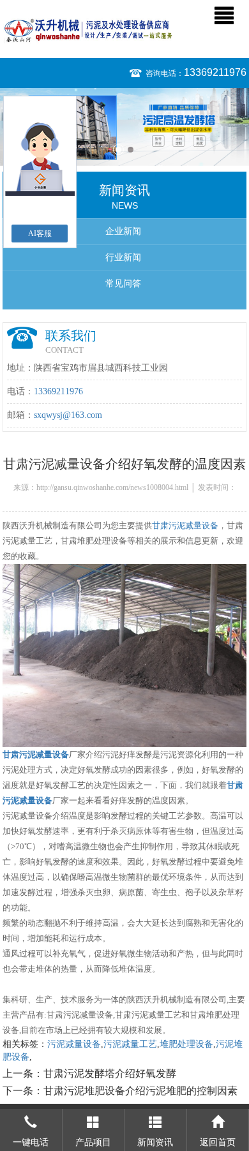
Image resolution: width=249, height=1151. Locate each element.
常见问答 (123, 283)
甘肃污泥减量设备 (185, 525)
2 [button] (130, 149)
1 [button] (118, 149)
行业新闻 (123, 257)
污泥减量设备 (74, 1044)
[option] (124, 127)
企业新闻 (123, 231)
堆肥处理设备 (186, 1044)
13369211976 (215, 72)
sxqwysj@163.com (68, 415)
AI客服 (40, 233)
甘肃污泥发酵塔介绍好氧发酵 (109, 1073)
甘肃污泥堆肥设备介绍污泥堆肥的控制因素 (140, 1090)
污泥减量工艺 (130, 1044)
